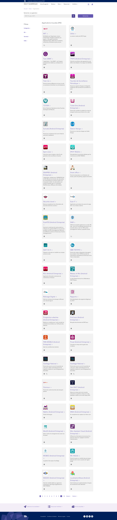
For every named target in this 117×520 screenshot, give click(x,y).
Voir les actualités (79, 506)
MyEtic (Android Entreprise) (53, 412)
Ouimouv (46, 387)
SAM (72, 222)
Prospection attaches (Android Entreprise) (50, 318)
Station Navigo (75, 129)
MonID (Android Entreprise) (53, 431)
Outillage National (50, 364)
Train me (46, 81)
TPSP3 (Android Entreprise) (80, 59)
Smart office (74, 173)
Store (59, 4)
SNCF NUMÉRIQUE (31, 4)
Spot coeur (47, 152)
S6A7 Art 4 (47, 250)
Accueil (25, 8)
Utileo (72, 34)
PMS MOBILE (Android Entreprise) (51, 343)
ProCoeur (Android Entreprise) (77, 318)
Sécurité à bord (49, 202)
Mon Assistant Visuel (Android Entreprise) (81, 432)
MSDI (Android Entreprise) (80, 412)
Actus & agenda (44, 4)
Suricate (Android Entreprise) (53, 129)
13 (64, 496)
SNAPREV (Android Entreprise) (50, 174)
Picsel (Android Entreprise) (80, 342)
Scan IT (73, 202)
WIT (45, 34)
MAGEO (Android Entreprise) (53, 478)
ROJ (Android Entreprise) (52, 274)
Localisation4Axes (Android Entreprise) (80, 479)
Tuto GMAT (47, 59)
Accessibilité (43, 516)
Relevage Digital (49, 297)
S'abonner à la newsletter (33, 506)
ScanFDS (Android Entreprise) (54, 222)
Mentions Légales (61, 516)
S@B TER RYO (75, 250)
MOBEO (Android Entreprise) (53, 456)
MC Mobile (74, 456)
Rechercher (85, 16)
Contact (68, 516)
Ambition (74, 4)
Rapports (73, 297)
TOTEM (46, 106)
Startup (53, 4)
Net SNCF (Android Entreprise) (77, 388)
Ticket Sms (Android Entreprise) (77, 107)
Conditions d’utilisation (52, 516)
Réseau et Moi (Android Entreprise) (78, 275)
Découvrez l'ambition (56, 506)
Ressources (66, 4)
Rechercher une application (30, 13)
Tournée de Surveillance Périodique (78, 82)
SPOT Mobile (75, 152)
